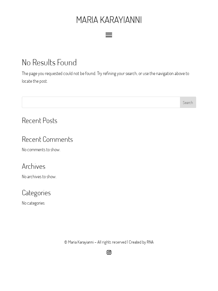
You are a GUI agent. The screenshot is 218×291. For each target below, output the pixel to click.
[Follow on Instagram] (109, 252)
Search (188, 102)
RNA (150, 242)
